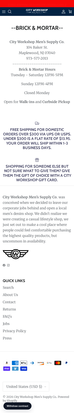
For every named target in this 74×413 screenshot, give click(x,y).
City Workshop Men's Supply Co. (35, 397)
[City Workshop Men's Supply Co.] (37, 11)
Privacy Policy (14, 331)
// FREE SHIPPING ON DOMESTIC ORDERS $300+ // (37, 4)
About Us (10, 295)
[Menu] (4, 11)
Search (8, 287)
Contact (9, 302)
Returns (9, 309)
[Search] (11, 11)
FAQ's (7, 316)
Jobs (6, 324)
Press (7, 338)
